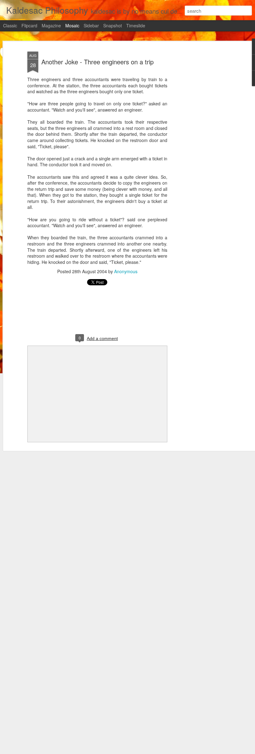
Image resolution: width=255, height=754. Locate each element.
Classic (10, 25)
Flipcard (29, 25)
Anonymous (125, 271)
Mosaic (72, 25)
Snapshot (112, 25)
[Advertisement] (201, 146)
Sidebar (91, 25)
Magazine (51, 25)
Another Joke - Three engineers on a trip (97, 61)
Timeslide (135, 25)
